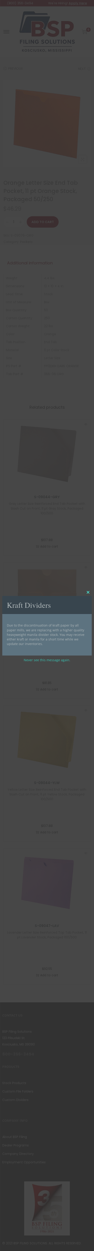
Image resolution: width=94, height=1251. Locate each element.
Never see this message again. (47, 660)
